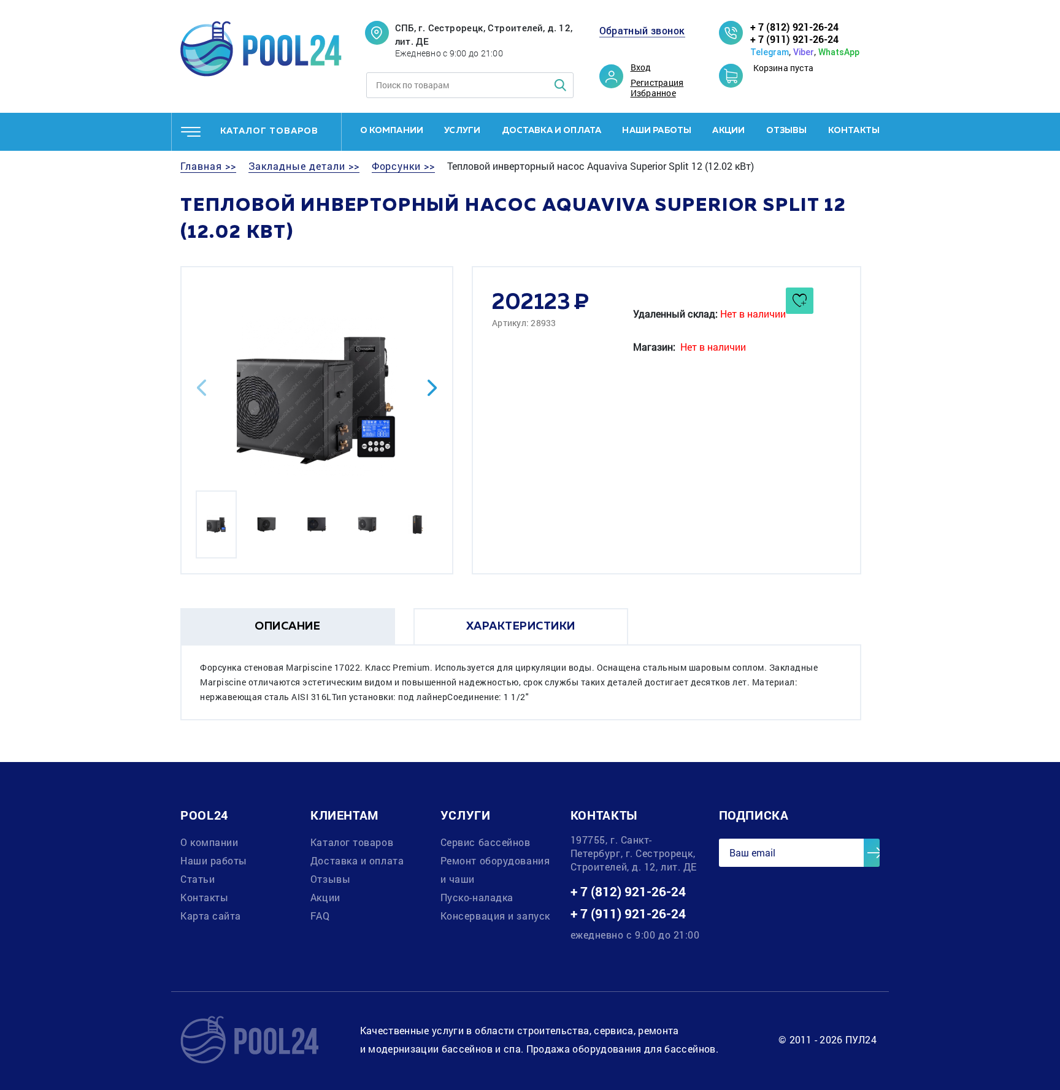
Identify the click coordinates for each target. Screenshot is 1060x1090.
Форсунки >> (403, 166)
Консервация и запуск (495, 915)
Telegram (769, 52)
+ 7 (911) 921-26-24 (794, 38)
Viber (803, 52)
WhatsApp (838, 52)
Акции (728, 130)
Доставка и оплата (552, 130)
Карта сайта (210, 915)
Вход (641, 67)
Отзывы (786, 130)
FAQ (320, 915)
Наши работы (656, 130)
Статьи (197, 878)
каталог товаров (269, 131)
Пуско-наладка (476, 897)
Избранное (653, 93)
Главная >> (208, 166)
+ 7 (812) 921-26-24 (794, 26)
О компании (392, 130)
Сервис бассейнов (485, 842)
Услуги (462, 130)
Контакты (854, 130)
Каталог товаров (351, 842)
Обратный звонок (642, 31)
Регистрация (657, 82)
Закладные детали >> (303, 166)
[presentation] (201, 388)
